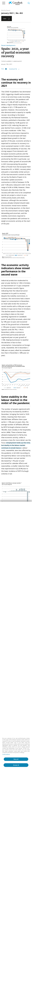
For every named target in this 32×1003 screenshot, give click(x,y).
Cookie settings (6, 754)
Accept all (16, 765)
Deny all (16, 759)
